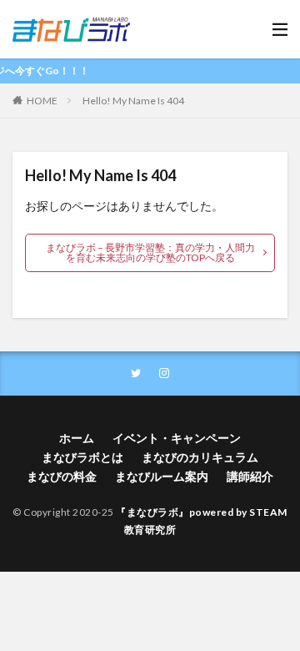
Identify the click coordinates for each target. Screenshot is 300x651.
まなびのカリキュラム (200, 457)
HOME (42, 100)
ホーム (76, 438)
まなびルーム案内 (161, 476)
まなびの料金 (62, 476)
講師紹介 (250, 476)
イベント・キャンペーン (176, 438)
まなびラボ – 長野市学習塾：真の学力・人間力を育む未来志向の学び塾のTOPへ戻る (150, 252)
